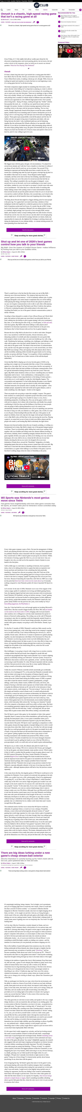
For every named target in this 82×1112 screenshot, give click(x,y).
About (14, 1098)
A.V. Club (7, 1)
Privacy (59, 1098)
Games (45, 9)
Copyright (52, 1098)
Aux (63, 9)
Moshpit (30, 1)
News (16, 9)
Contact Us (66, 1098)
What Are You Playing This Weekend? (21, 22)
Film (30, 9)
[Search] (1, 10)
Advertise (28, 1098)
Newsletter (72, 9)
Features (8, 22)
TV (23, 9)
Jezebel (13, 1)
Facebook (44, 1098)
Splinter (18, 1)
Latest (8, 9)
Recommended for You (66, 13)
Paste (2, 1)
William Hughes (6, 252)
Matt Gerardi (6, 19)
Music (37, 9)
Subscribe (55, 9)
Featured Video (63, 42)
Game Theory (15, 256)
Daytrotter (24, 1)
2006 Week (14, 512)
